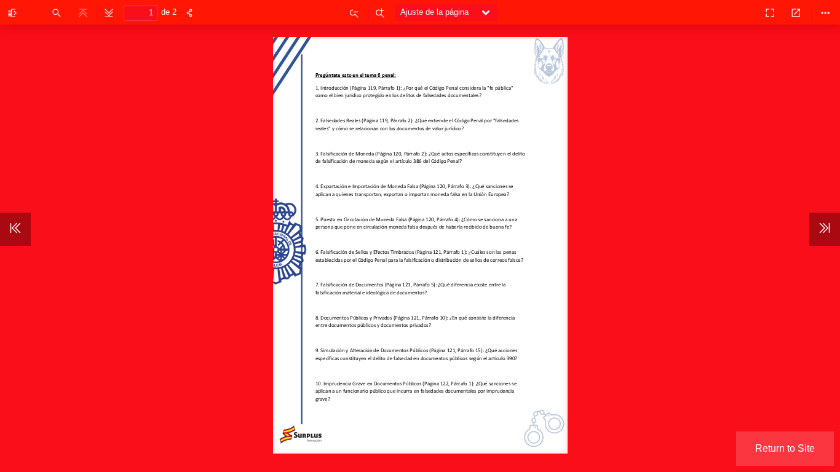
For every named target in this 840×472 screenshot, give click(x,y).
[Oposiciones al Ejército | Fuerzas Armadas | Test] (743, 12)
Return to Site (785, 448)
